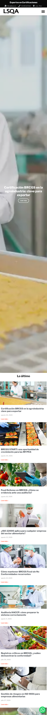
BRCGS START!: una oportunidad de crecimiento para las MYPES (20, 450)
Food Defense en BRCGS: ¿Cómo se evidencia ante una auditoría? (20, 491)
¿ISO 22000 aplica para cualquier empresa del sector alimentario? (23, 532)
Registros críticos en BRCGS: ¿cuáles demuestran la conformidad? (21, 654)
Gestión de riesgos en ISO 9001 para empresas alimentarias (20, 695)
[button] (43, 11)
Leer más (23, 200)
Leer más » (4, 419)
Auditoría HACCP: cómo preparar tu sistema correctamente (20, 613)
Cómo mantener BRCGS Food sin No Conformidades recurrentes (20, 572)
